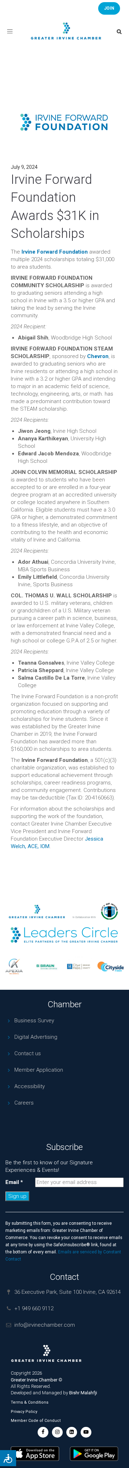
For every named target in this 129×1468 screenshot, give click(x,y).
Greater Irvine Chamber (34, 1380)
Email (14, 1182)
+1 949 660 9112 (33, 1308)
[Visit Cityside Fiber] (108, 966)
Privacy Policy (24, 1411)
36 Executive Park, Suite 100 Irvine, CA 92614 (67, 1292)
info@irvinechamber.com (44, 1325)
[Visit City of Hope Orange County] (76, 966)
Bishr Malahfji (83, 1392)
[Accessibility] (8, 1458)
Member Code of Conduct (36, 1420)
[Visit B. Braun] (44, 966)
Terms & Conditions (29, 1402)
